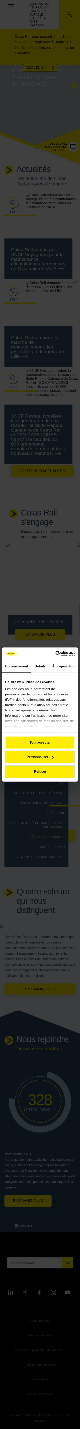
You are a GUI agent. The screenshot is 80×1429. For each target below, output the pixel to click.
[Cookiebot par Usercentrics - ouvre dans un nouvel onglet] (56, 654)
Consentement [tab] (16, 666)
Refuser (40, 771)
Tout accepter (40, 742)
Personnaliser (37, 757)
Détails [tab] (40, 666)
